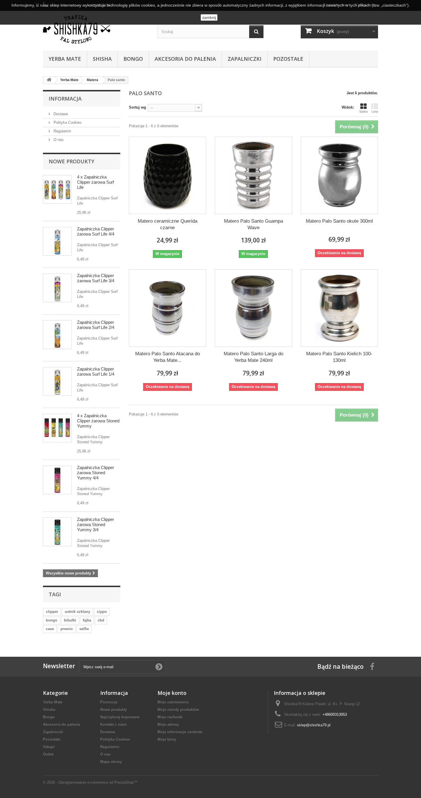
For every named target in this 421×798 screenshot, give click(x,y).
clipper (52, 611)
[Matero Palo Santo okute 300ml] (339, 175)
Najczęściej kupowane (119, 717)
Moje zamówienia (173, 702)
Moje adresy (168, 724)
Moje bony (167, 739)
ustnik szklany (77, 611)
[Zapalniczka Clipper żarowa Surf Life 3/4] (57, 288)
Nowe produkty (71, 161)
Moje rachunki (170, 717)
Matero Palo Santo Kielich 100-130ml (339, 357)
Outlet (48, 754)
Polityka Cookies (67, 122)
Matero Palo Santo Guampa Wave (253, 224)
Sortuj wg (137, 107)
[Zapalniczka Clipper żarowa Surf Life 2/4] (57, 334)
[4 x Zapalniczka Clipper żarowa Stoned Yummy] (57, 428)
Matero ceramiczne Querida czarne (167, 224)
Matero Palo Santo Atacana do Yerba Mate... (167, 357)
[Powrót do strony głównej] (49, 80)
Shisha (102, 58)
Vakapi (49, 747)
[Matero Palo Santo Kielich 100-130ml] (339, 308)
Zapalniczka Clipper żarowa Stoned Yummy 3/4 (95, 524)
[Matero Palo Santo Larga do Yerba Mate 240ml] (253, 308)
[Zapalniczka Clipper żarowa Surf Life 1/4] (57, 381)
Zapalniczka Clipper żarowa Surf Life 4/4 (95, 231)
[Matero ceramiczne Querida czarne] (167, 175)
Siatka (363, 111)
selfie (84, 629)
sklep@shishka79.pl (313, 725)
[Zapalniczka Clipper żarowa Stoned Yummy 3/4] (57, 531)
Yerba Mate (65, 58)
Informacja (65, 98)
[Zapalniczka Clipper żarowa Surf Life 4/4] (57, 241)
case (50, 629)
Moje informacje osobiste (180, 732)
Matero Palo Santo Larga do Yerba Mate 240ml (253, 357)
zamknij (209, 17)
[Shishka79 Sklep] (96, 29)
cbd (101, 620)
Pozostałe (288, 58)
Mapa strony (111, 762)
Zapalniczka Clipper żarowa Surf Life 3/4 (95, 278)
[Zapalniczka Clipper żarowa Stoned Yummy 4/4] (57, 480)
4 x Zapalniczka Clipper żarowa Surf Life (95, 182)
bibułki (70, 620)
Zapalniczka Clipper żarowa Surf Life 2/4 (95, 325)
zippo (102, 611)
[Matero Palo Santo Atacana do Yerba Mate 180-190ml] (167, 308)
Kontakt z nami (113, 724)
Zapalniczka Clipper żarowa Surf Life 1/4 (95, 371)
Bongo (133, 58)
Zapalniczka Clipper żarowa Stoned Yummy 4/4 (95, 472)
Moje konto (172, 692)
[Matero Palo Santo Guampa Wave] (253, 175)
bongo (51, 620)
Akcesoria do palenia (185, 58)
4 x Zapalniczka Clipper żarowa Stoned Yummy (98, 420)
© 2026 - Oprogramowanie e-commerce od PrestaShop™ (90, 782)
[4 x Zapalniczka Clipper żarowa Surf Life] (57, 189)
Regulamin (61, 131)
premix (66, 629)
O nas (58, 140)
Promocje (108, 702)
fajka (87, 620)
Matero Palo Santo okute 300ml (339, 221)
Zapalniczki (244, 58)
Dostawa (60, 114)
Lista (374, 111)
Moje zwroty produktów (178, 709)
